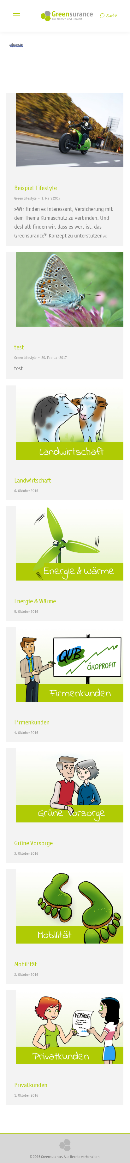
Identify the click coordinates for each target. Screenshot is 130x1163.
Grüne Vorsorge (33, 843)
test (19, 347)
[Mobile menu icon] (16, 16)
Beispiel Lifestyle (35, 188)
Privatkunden (30, 1085)
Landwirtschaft (32, 480)
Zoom (56, 132)
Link (48, 425)
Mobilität (25, 964)
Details (73, 132)
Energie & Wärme (35, 601)
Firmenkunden (32, 722)
